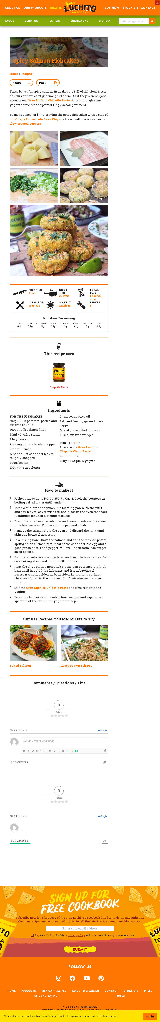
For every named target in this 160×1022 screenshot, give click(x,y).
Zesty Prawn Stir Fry (76, 665)
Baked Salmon (20, 665)
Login (104, 730)
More (103, 21)
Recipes (26, 74)
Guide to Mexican (85, 991)
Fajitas (54, 21)
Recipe (16, 82)
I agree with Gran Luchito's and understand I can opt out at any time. (84, 935)
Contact (111, 991)
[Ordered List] (41, 751)
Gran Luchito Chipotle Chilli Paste (79, 449)
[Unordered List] (46, 751)
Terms (121, 996)
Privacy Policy (46, 996)
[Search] (152, 21)
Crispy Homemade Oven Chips (38, 119)
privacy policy (76, 935)
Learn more (110, 1016)
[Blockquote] (50, 751)
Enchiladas (79, 21)
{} (63, 751)
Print (42, 82)
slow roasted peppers (25, 123)
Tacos (9, 21)
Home (14, 74)
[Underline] (33, 751)
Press (148, 991)
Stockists (131, 991)
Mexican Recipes (54, 991)
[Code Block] (54, 751)
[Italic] (28, 751)
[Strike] (37, 751)
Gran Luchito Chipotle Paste (47, 588)
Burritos (31, 21)
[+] (67, 751)
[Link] (59, 751)
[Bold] (24, 751)
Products (28, 991)
